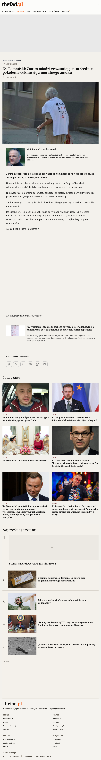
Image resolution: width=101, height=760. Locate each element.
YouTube (56, 747)
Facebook (56, 743)
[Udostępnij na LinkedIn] (23, 364)
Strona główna (7, 60)
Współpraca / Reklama (61, 726)
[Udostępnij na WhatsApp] (37, 364)
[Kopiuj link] (45, 364)
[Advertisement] (50, 33)
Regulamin (28, 756)
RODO (5, 747)
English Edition (9, 743)
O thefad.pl (57, 719)
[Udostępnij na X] (16, 364)
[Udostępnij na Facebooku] (9, 364)
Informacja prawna (43, 756)
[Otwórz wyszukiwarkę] (96, 4)
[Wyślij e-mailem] (30, 364)
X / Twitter (57, 740)
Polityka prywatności (11, 756)
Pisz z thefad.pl (9, 740)
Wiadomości (8, 11)
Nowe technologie (36, 11)
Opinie (20, 11)
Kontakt (56, 722)
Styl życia (54, 11)
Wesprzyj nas (58, 729)
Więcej (65, 11)
